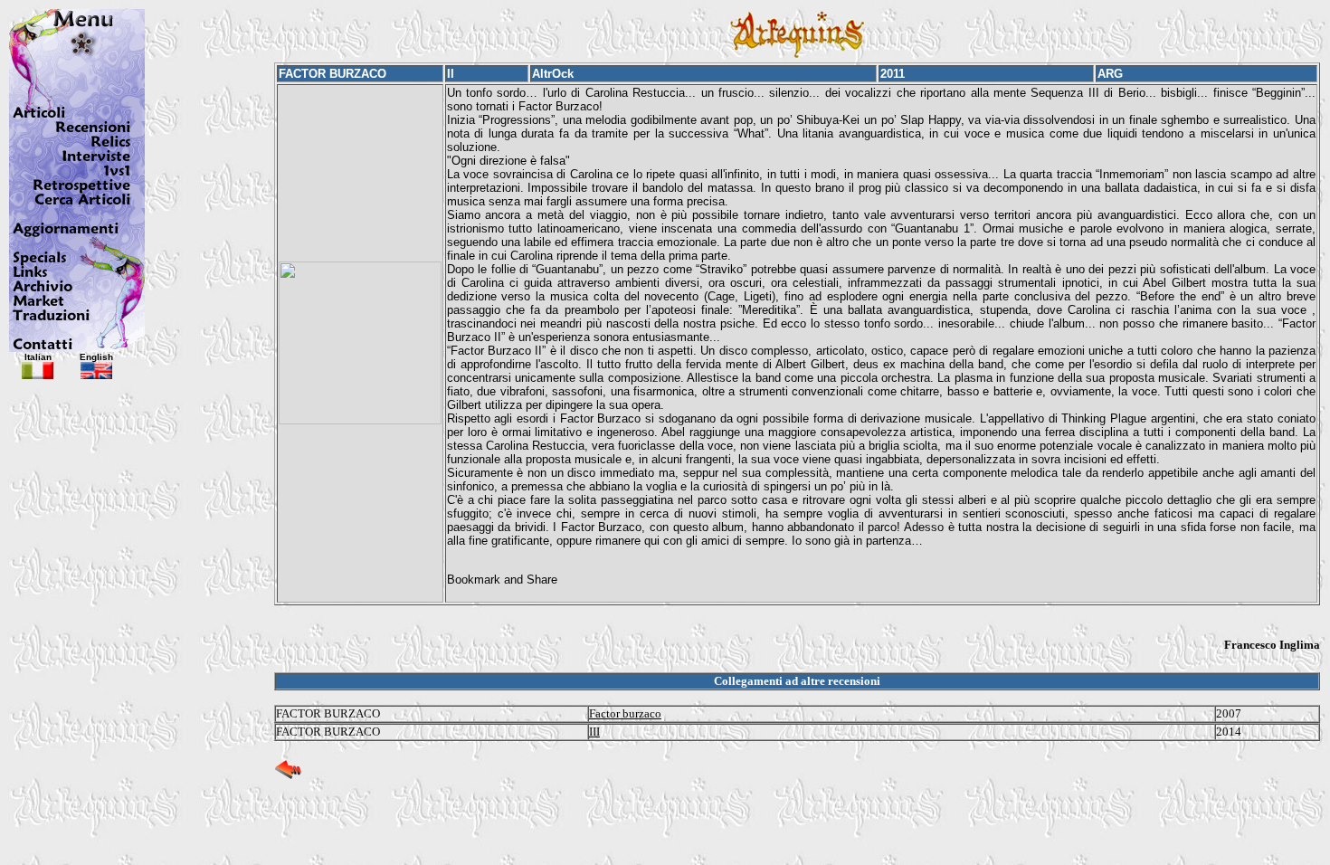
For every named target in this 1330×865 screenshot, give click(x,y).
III (594, 731)
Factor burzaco (625, 713)
